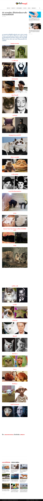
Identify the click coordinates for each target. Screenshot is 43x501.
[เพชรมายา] (21, 3)
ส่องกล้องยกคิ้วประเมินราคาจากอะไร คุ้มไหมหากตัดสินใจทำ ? (34, 31)
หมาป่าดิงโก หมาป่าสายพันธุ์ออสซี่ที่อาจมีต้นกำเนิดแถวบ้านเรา (23, 481)
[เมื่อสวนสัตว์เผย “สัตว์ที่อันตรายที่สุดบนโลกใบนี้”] (6, 486)
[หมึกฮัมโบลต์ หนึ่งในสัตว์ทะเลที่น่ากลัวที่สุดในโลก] (15, 476)
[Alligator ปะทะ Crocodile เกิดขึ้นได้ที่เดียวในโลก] (6, 476)
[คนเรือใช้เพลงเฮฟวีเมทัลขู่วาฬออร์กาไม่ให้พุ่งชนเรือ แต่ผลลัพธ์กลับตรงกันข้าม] (23, 486)
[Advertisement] (14, 25)
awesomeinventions (9, 434)
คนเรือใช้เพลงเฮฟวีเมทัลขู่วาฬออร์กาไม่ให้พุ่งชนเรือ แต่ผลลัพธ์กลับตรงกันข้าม (23, 490)
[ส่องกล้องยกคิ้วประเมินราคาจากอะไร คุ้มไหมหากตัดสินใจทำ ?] (35, 26)
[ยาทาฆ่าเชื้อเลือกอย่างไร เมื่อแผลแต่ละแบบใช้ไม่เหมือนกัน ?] (35, 15)
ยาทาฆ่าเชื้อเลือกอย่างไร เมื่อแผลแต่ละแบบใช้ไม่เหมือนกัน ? (34, 19)
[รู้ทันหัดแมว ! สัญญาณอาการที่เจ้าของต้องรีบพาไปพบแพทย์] (6, 466)
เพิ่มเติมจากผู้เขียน (15, 462)
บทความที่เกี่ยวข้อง (6, 462)
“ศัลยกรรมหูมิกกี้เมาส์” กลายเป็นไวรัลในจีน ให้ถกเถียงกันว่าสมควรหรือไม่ (15, 490)
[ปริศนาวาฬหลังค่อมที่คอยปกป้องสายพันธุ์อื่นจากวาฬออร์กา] (23, 466)
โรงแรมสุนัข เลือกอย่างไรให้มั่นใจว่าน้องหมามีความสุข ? (14, 471)
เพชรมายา (22, 434)
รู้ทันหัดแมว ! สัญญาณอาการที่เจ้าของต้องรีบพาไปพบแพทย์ (5, 471)
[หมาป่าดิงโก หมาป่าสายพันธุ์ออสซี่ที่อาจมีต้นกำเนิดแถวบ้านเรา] (23, 476)
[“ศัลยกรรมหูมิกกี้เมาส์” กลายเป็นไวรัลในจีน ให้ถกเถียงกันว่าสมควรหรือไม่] (15, 486)
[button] (39, 8)
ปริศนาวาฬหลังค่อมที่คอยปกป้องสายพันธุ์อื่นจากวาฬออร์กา (23, 471)
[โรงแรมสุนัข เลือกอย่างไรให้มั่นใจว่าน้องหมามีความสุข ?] (15, 466)
